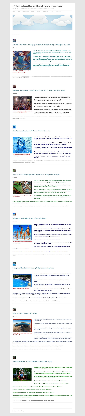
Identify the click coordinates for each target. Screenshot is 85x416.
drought (39, 300)
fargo (43, 205)
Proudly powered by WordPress (18, 410)
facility (40, 205)
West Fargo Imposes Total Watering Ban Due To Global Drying (32, 361)
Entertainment (25, 11)
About (52, 11)
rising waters (63, 76)
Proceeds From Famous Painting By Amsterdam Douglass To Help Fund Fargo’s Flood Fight (41, 45)
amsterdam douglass (37, 76)
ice (63, 160)
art (42, 76)
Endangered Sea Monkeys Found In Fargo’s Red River (29, 218)
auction (44, 76)
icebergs (66, 160)
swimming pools (44, 300)
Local (23, 400)
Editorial (38, 11)
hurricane (35, 116)
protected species (46, 254)
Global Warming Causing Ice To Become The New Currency (31, 131)
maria (48, 116)
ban (31, 400)
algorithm (38, 160)
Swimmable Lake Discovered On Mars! (25, 313)
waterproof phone (20, 162)
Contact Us (58, 11)
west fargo (41, 400)
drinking (37, 205)
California (35, 300)
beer (34, 205)
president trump (58, 116)
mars (45, 348)
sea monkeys (56, 254)
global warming (60, 160)
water (17, 77)
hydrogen (46, 205)
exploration (40, 348)
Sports (32, 11)
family (39, 254)
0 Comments (15, 47)
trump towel (68, 116)
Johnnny (27, 77)
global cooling (42, 160)
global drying (48, 160)
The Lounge (45, 11)
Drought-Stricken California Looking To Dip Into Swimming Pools (33, 268)
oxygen (49, 205)
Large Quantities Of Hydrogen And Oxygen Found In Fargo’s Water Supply (36, 175)
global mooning (54, 160)
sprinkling (34, 400)
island (39, 116)
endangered (36, 254)
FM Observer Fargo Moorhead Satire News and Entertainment (37, 6)
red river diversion (57, 76)
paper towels (51, 116)
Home (14, 11)
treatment (53, 205)
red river (52, 76)
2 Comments (15, 364)
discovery (35, 348)
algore (35, 160)
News (19, 11)
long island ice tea (43, 116)
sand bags (68, 76)
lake (43, 348)
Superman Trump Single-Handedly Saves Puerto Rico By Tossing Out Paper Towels (39, 90)
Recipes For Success (25, 76)
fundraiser (48, 76)
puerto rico (63, 116)
